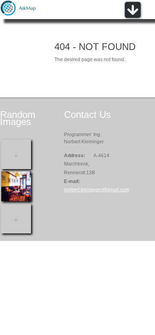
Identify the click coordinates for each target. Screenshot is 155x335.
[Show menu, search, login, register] (132, 17)
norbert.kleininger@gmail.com (96, 190)
